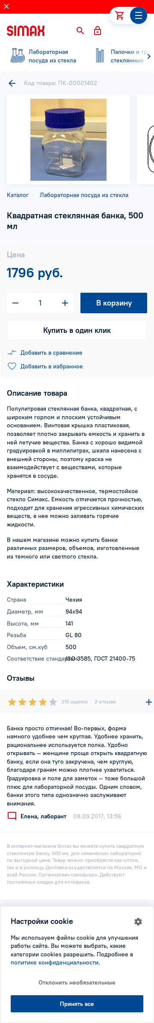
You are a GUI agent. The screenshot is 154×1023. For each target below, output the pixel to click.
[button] (80, 30)
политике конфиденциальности (54, 962)
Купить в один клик (77, 330)
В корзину (114, 303)
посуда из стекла (52, 56)
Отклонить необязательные (77, 982)
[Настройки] (138, 922)
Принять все (77, 1004)
